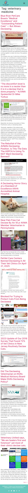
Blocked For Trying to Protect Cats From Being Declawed (13, 299)
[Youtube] (14, 491)
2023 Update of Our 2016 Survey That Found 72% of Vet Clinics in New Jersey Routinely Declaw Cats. (14, 343)
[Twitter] (11, 491)
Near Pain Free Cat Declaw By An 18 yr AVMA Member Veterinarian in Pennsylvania (14, 224)
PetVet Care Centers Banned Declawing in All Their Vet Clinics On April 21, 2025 (13, 262)
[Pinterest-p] (19, 491)
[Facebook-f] (9, 491)
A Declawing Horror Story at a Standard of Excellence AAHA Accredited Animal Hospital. (14, 188)
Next (25, 482)
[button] (24, 3)
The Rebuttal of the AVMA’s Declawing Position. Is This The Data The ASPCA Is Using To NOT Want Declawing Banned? (14, 150)
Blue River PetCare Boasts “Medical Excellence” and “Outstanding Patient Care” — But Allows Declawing (11, 22)
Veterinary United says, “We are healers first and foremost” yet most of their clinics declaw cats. (13, 441)
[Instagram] (16, 491)
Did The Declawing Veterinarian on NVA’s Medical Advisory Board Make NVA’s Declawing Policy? (13, 376)
